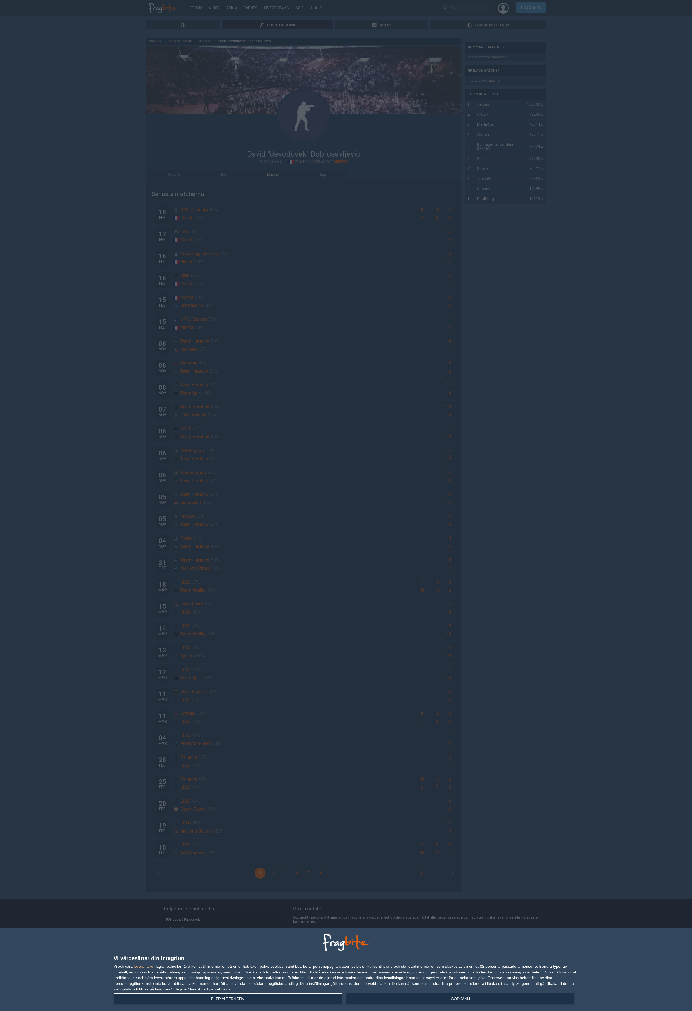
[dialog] (346, 969)
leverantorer (144, 966)
